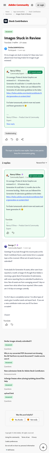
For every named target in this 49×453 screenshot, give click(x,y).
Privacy (34, 437)
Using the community (12, 437)
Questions (8, 14)
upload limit (9, 393)
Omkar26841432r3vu (16, 47)
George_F (12, 245)
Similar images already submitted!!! (18, 341)
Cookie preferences (11, 441)
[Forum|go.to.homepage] (18, 5)
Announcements (10, 374)
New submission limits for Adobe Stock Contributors (24, 371)
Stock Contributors (35, 12)
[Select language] (32, 5)
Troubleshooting (10, 133)
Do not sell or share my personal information (20, 446)
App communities (19, 12)
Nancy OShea (15, 71)
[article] (24, 203)
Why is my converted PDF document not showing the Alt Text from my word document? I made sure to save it (24, 356)
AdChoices (11, 450)
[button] (4, 6)
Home (7, 12)
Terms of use (26, 437)
